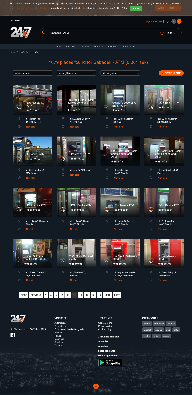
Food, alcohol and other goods (69, 329)
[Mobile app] (110, 362)
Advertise (103, 341)
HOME (59, 46)
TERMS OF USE (129, 46)
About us (103, 346)
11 (68, 294)
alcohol (171, 323)
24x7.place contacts (108, 336)
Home (12, 52)
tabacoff (148, 329)
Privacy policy (105, 326)
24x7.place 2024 (38, 329)
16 (99, 294)
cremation (159, 323)
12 (74, 294)
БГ (174, 21)
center (147, 335)
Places (86, 46)
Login (167, 21)
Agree (136, 8)
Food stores (60, 326)
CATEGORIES (72, 46)
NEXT (107, 294)
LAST (117, 294)
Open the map (172, 72)
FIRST (24, 294)
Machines (59, 338)
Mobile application (107, 355)
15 (93, 294)
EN (179, 21)
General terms (105, 322)
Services (98, 46)
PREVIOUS (36, 294)
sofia (176, 329)
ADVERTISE (113, 46)
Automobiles (60, 322)
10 (62, 294)
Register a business (154, 21)
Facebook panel (106, 350)
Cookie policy (104, 329)
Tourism (58, 345)
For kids (58, 332)
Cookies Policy (120, 8)
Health (57, 335)
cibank (147, 323)
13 (81, 294)
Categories (60, 317)
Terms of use (105, 317)
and (168, 329)
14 (87, 294)
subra (156, 335)
